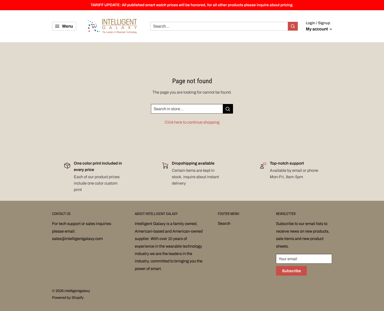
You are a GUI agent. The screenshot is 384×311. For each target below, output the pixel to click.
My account (317, 29)
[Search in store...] (228, 109)
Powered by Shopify (68, 298)
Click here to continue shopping (192, 122)
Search (224, 223)
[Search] (293, 26)
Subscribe (291, 271)
